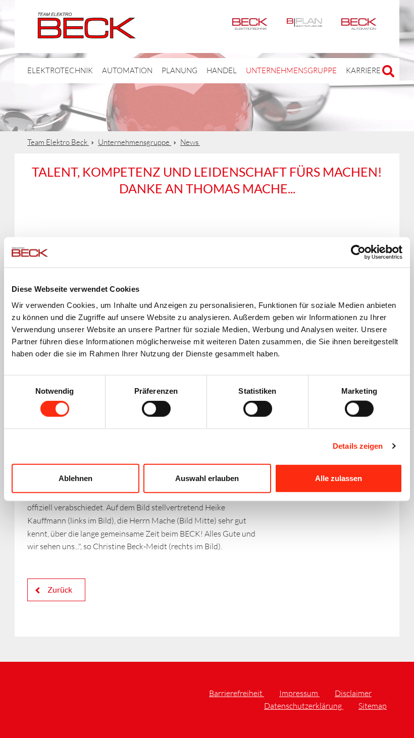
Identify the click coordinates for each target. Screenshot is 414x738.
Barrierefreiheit (236, 693)
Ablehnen (75, 477)
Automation (359, 26)
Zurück (59, 589)
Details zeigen (358, 446)
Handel (221, 70)
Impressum (299, 693)
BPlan (304, 26)
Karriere (363, 70)
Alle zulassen (338, 477)
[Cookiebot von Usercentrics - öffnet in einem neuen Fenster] (358, 252)
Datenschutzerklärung (303, 706)
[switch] (156, 409)
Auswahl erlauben (207, 477)
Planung (179, 70)
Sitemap (372, 706)
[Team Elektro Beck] (86, 33)
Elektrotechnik (250, 26)
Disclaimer (353, 693)
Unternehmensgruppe (291, 70)
